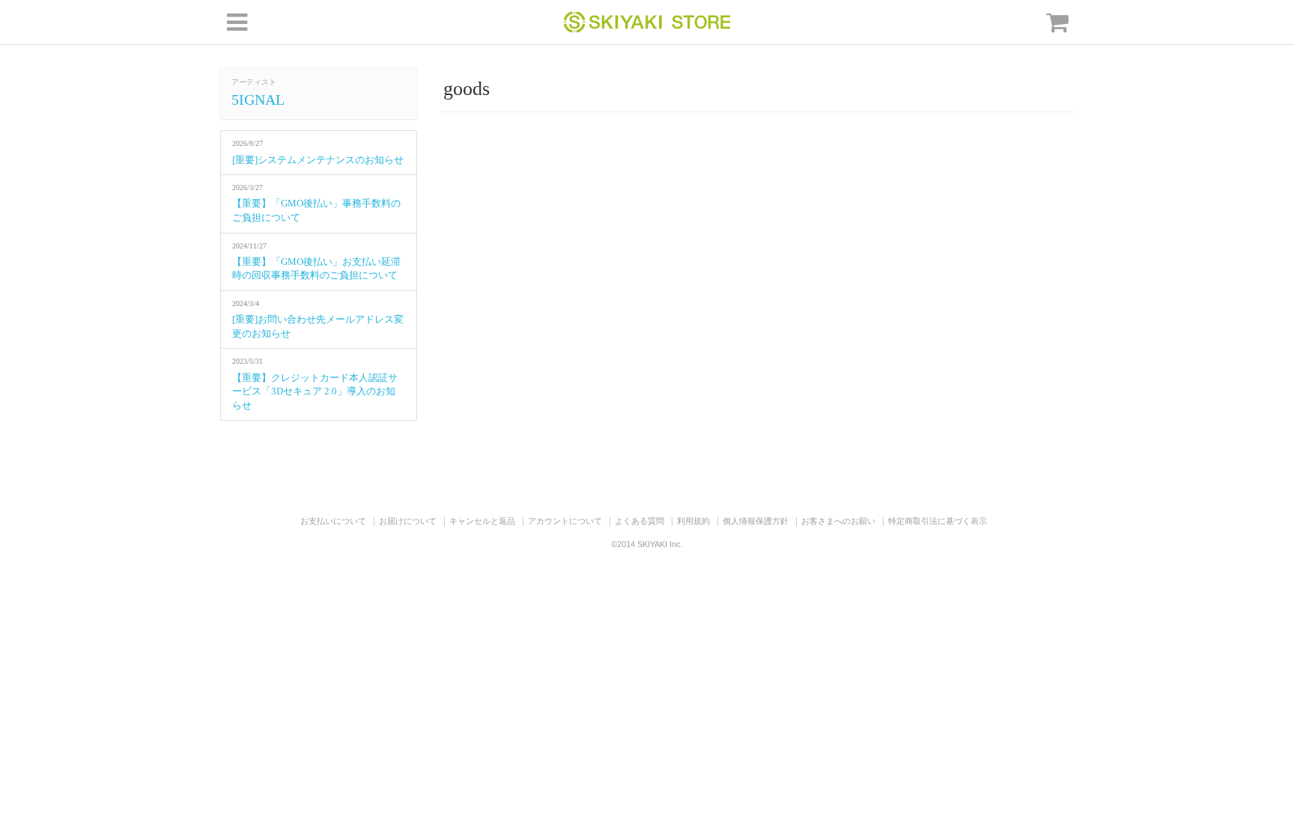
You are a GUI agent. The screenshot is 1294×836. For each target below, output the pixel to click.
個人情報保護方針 (756, 520)
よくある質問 (639, 520)
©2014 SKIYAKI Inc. (647, 544)
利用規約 (693, 520)
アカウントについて (565, 520)
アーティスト (253, 82)
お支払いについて (333, 520)
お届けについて (408, 520)
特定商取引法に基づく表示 (937, 520)
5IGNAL (258, 99)
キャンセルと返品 (482, 520)
